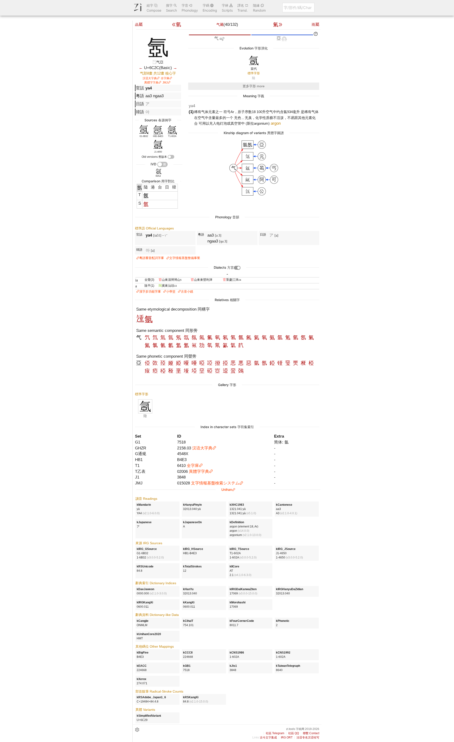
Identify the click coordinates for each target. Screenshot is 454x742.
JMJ (165, 82)
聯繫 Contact (311, 733)
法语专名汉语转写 (308, 737)
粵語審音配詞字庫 (151, 258)
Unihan (226, 489)
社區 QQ (293, 733)
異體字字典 (151, 82)
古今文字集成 (268, 737)
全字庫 (165, 78)
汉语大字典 (150, 78)
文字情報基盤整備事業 (184, 258)
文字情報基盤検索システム (215, 483)
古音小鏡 (187, 291)
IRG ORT (286, 737)
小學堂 (170, 291)
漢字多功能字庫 (150, 291)
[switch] (171, 157)
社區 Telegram (275, 733)
